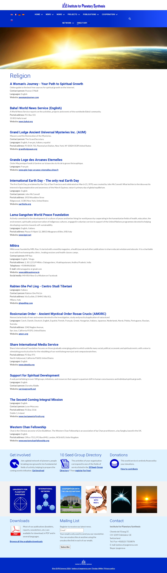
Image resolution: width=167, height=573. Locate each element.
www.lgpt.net (25, 235)
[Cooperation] (117, 14)
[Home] (42, 14)
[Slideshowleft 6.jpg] (146, 499)
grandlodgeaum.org (28, 149)
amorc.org (23, 334)
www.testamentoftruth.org (31, 416)
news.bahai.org (26, 121)
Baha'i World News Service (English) (36, 108)
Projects (72, 14)
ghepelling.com (26, 303)
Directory (82, 23)
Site (61, 568)
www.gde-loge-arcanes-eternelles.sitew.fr (39, 170)
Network (66, 23)
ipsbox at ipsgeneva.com (81, 568)
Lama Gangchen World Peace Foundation (39, 215)
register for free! (83, 470)
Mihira (14, 246)
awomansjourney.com (29, 97)
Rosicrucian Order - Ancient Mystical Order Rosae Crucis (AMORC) (58, 314)
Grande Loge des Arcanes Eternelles (36, 160)
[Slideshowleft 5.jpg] (121, 499)
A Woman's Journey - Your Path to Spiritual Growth (46, 84)
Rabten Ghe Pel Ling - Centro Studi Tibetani (41, 286)
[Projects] (79, 14)
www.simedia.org (27, 364)
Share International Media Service (34, 344)
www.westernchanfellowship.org (34, 440)
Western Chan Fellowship (28, 427)
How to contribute (129, 469)
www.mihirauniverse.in (29, 272)
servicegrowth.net (27, 389)
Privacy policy (109, 568)
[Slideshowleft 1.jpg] (20, 499)
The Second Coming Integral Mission (36, 400)
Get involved (38, 470)
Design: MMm (97, 568)
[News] (53, 14)
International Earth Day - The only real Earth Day (44, 180)
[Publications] (98, 14)
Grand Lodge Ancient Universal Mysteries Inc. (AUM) (48, 132)
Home (37, 14)
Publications (89, 14)
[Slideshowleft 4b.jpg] (96, 499)
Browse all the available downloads (26, 541)
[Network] (73, 23)
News (48, 14)
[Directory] (89, 23)
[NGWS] (64, 14)
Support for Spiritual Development (34, 375)
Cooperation (108, 14)
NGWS (59, 14)
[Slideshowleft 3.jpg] (70, 499)
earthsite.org (25, 204)
